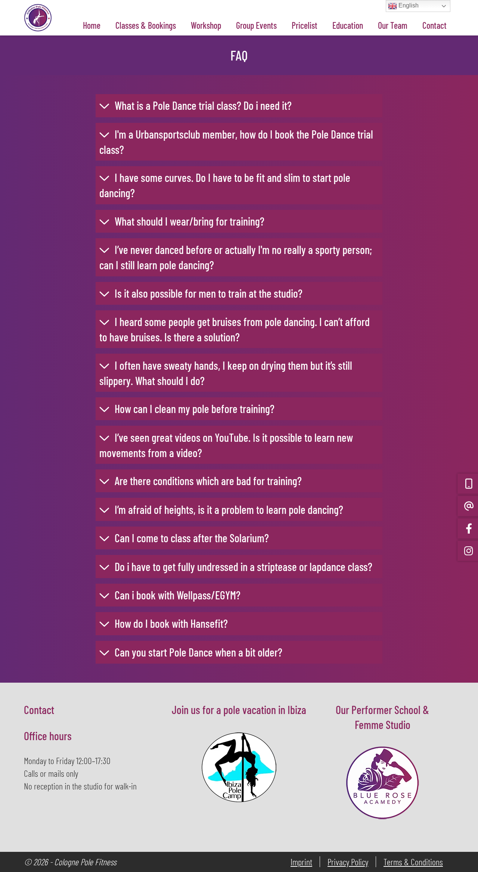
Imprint (301, 861)
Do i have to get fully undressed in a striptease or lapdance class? (243, 566)
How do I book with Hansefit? (171, 623)
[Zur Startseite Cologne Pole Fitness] (38, 6)
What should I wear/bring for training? (189, 221)
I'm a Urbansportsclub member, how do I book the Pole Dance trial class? (236, 141)
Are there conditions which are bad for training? (208, 480)
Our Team (392, 25)
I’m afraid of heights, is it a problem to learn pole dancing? (229, 509)
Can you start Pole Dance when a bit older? (198, 652)
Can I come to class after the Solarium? (192, 537)
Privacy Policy (348, 861)
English (408, 5)
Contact (434, 25)
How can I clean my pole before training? (194, 408)
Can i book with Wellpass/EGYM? (177, 595)
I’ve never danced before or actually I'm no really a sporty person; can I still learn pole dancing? (235, 257)
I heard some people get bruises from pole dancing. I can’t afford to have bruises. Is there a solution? (234, 329)
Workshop (206, 25)
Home (91, 25)
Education (347, 25)
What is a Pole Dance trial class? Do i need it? (203, 105)
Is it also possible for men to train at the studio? (208, 293)
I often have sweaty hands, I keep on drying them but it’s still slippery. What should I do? (225, 373)
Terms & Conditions (413, 861)
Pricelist (304, 25)
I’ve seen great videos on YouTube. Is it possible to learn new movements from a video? (226, 445)
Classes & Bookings (145, 25)
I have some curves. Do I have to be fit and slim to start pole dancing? (224, 185)
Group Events (256, 25)
